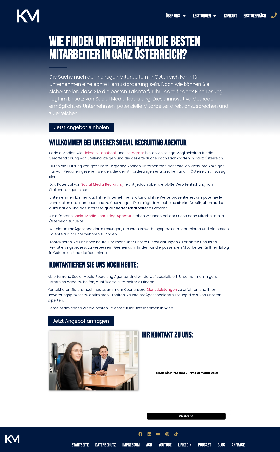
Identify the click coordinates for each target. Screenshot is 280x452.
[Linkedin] (149, 434)
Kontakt (230, 16)
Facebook (108, 152)
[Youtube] (158, 434)
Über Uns (173, 16)
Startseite (80, 445)
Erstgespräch (255, 16)
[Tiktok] (176, 434)
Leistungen (202, 16)
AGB (149, 445)
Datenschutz (105, 445)
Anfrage (238, 445)
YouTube (165, 445)
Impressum (131, 445)
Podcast (204, 445)
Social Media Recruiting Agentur (103, 215)
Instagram (135, 152)
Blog (221, 445)
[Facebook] (140, 434)
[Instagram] (167, 434)
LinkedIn (90, 152)
